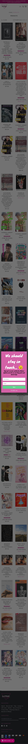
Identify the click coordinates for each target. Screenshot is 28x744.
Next (14, 387)
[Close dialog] (25, 353)
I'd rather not (14, 390)
